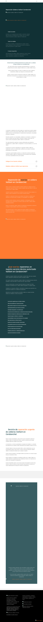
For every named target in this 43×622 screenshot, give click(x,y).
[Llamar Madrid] (38, 620)
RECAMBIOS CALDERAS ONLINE (12, 614)
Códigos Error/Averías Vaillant (14, 161)
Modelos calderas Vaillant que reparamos (17, 166)
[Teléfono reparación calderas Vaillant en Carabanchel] (21, 20)
